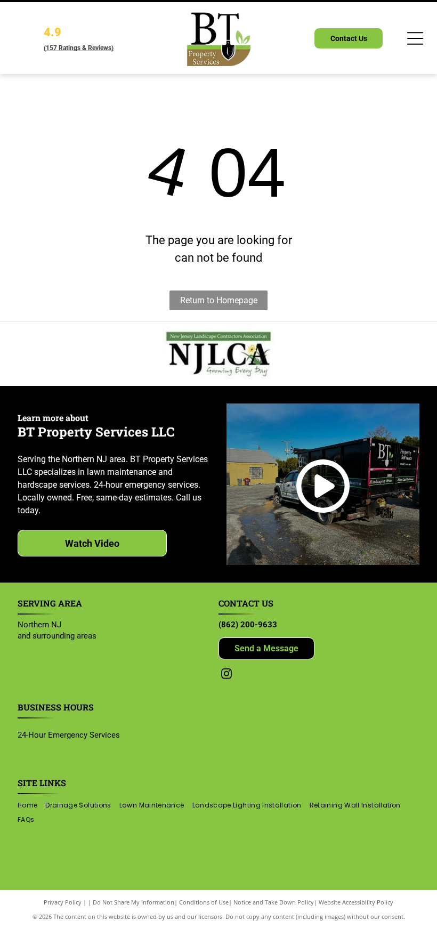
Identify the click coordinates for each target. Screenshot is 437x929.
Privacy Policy (63, 902)
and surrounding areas (57, 636)
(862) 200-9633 (247, 624)
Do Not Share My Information (133, 902)
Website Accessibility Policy (356, 902)
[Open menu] (415, 38)
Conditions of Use (204, 902)
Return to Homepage (218, 300)
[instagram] (226, 675)
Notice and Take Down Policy (273, 902)
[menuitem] (31, 805)
